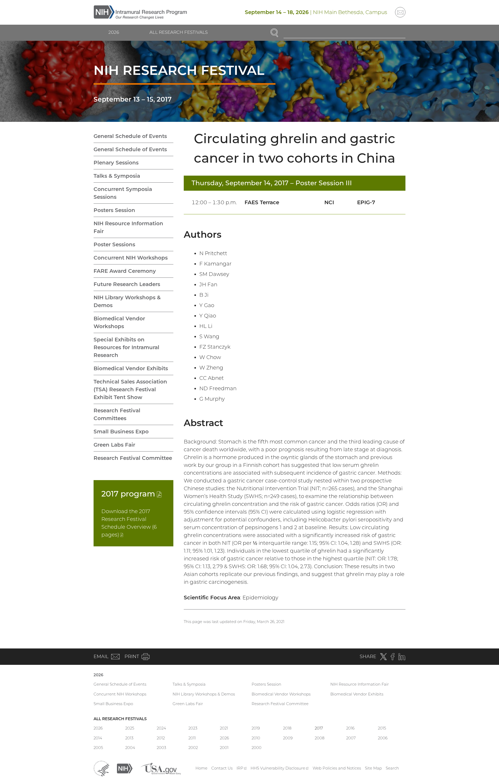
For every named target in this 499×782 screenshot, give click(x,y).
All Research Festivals (178, 32)
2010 (256, 737)
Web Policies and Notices (337, 768)
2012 (161, 737)
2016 (350, 728)
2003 (161, 747)
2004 (130, 747)
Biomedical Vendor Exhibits (131, 368)
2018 (287, 728)
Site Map (373, 768)
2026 (113, 32)
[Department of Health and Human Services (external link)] (101, 767)
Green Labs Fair (114, 445)
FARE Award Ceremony (125, 271)
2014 (98, 737)
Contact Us (222, 768)
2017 (131, 494)
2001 (224, 747)
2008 (319, 737)
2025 (129, 728)
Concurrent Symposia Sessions (123, 193)
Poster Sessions (114, 244)
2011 (192, 737)
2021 (224, 728)
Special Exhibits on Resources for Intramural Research (126, 347)
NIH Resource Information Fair (128, 227)
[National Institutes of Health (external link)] (125, 767)
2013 (129, 737)
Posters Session (114, 210)
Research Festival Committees (117, 414)
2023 (192, 728)
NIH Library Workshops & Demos (127, 301)
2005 (98, 747)
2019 (256, 728)
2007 (351, 737)
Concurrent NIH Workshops (131, 258)
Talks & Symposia (117, 176)
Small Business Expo (121, 431)
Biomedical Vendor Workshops (119, 322)
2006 (383, 737)
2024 (161, 728)
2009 (288, 737)
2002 (193, 747)
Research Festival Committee (133, 458)
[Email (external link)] (400, 12)
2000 (256, 747)
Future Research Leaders (127, 284)
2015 (382, 728)
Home (201, 768)
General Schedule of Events (130, 136)
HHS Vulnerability (280, 768)
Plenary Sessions (116, 163)
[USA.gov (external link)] (160, 767)
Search (392, 768)
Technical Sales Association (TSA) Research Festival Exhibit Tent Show (130, 389)
